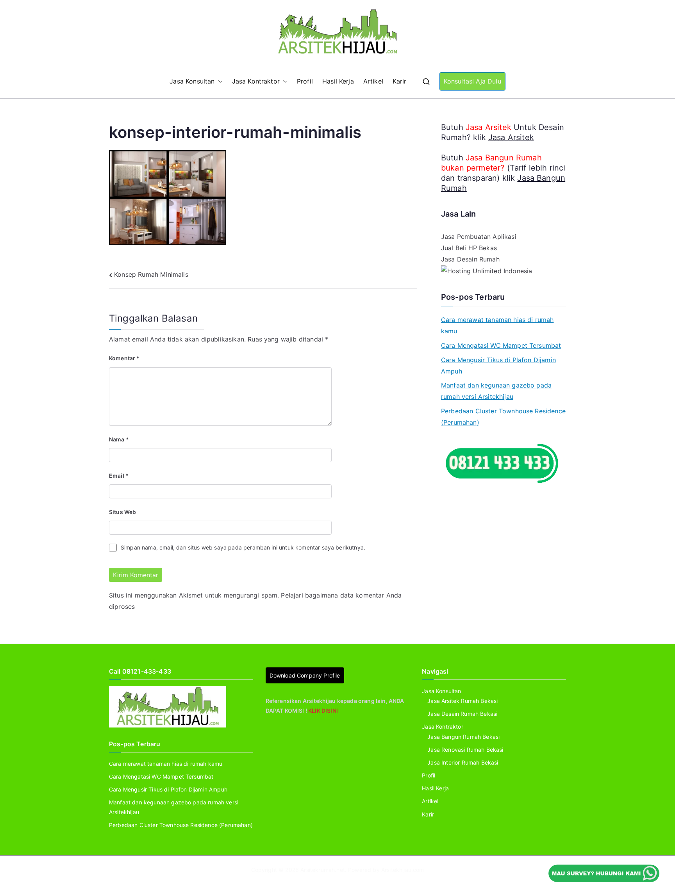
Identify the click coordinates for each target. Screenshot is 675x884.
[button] (219, 81)
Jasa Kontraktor (256, 81)
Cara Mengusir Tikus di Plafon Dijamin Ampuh (498, 365)
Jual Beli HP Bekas (469, 248)
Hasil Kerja (338, 81)
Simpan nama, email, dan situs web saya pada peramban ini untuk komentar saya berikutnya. (243, 547)
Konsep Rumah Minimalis (151, 274)
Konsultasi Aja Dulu (472, 81)
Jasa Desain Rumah (470, 259)
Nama (119, 439)
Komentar (124, 358)
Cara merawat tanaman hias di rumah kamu (497, 325)
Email (119, 475)
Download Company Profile (305, 675)
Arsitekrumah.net (322, 869)
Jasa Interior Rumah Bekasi (462, 762)
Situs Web (122, 512)
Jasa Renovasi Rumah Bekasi (465, 749)
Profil (305, 81)
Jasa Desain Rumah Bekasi (462, 713)
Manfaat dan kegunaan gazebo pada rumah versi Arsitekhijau (496, 390)
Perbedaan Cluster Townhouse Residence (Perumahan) (503, 416)
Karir (400, 81)
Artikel (373, 81)
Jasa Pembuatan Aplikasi (478, 236)
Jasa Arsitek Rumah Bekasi (462, 700)
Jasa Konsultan (192, 81)
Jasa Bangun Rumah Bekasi (463, 736)
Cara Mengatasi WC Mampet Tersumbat (501, 345)
